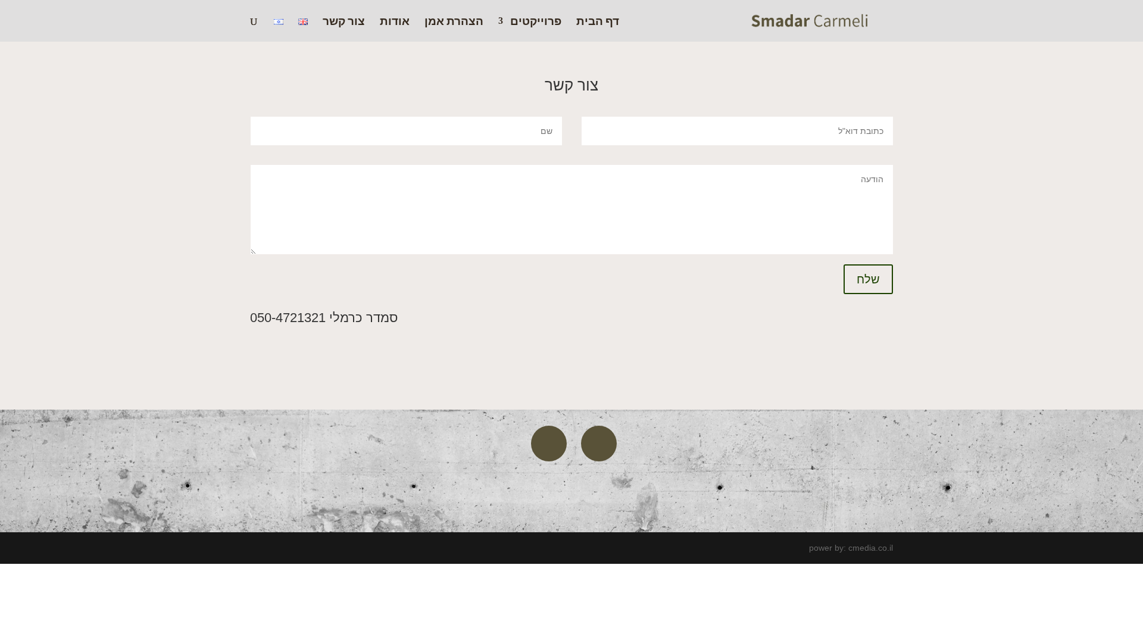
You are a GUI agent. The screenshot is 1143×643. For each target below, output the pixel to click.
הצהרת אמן (453, 22)
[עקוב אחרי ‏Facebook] (599, 443)
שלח (868, 279)
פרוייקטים (535, 22)
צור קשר (344, 22)
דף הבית (597, 22)
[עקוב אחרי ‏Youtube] (549, 443)
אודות (395, 22)
